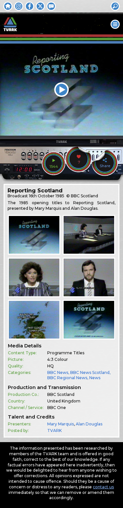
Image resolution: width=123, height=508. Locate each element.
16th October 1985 (46, 195)
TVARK (54, 430)
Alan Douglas (89, 423)
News (94, 377)
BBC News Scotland (90, 372)
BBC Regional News (67, 377)
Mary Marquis (60, 423)
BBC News (57, 372)
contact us (103, 486)
